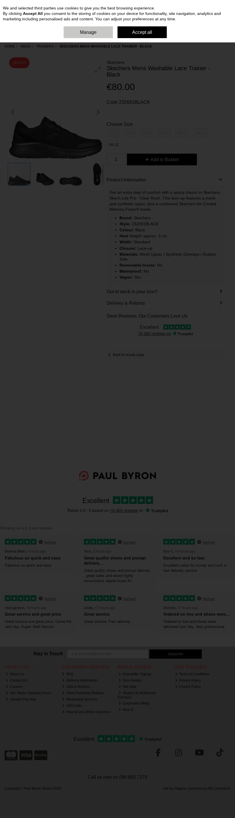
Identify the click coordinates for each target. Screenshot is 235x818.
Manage (88, 32)
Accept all (142, 32)
